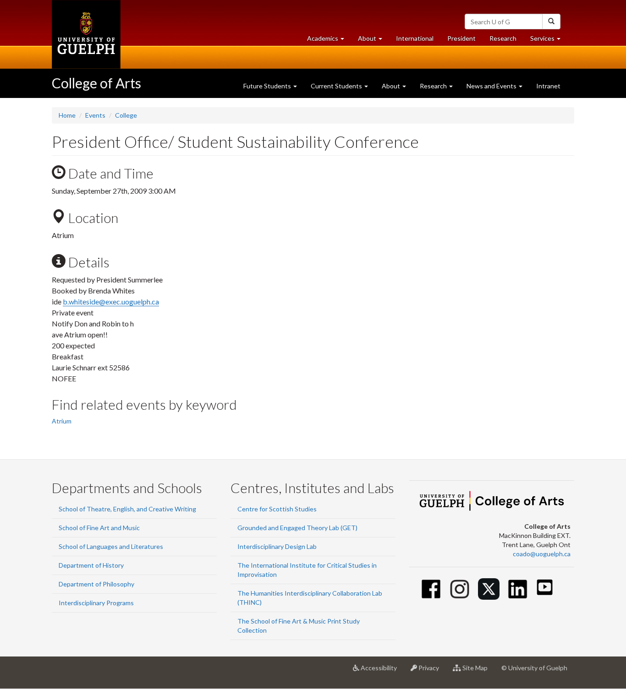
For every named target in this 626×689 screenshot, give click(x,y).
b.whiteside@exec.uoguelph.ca (111, 301)
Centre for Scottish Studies (277, 509)
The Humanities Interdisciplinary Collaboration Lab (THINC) (309, 597)
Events (95, 115)
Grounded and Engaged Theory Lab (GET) (297, 528)
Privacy (431, 671)
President (461, 38)
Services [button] (548, 41)
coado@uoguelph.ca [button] (542, 554)
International (415, 38)
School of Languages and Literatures (111, 546)
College (126, 115)
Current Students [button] (337, 86)
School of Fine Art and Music (99, 528)
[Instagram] (460, 589)
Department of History (91, 565)
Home (67, 115)
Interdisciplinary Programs (96, 603)
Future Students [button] (267, 86)
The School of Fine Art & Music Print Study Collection (298, 625)
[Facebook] (431, 589)
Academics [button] (329, 41)
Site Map (477, 671)
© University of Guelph (534, 668)
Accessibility (381, 671)
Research (506, 41)
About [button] (373, 41)
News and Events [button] (492, 86)
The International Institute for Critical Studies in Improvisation (307, 569)
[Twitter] (489, 589)
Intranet (548, 86)
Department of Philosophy (96, 584)
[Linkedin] (517, 589)
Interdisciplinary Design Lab (277, 546)
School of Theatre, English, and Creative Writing (127, 509)
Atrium (61, 421)
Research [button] (434, 86)
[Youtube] (545, 587)
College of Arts (96, 83)
